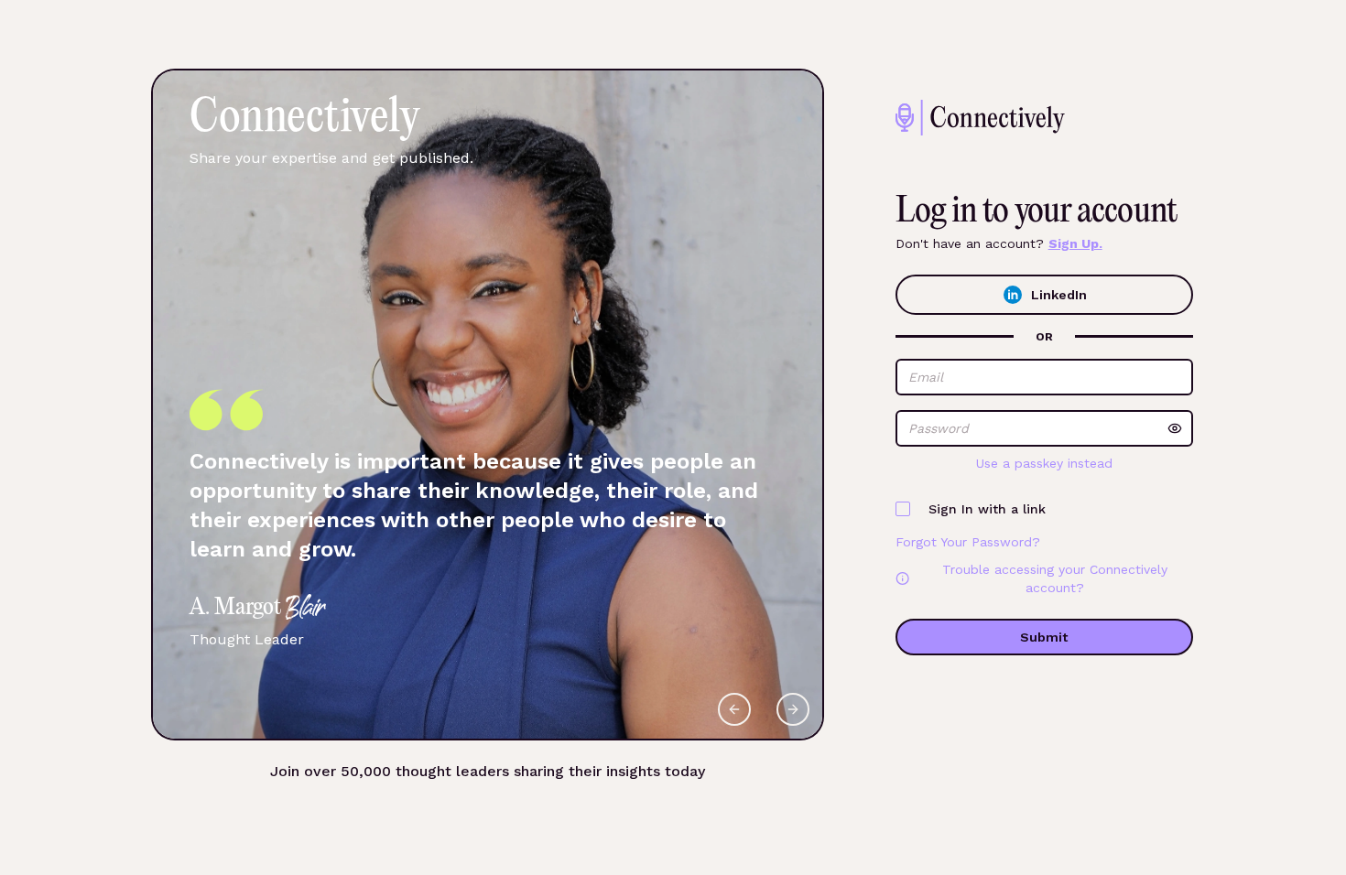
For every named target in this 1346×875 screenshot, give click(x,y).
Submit (1044, 637)
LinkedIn (1059, 294)
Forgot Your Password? (968, 542)
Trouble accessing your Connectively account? (1054, 578)
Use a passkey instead (1044, 463)
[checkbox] (903, 509)
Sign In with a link (987, 509)
